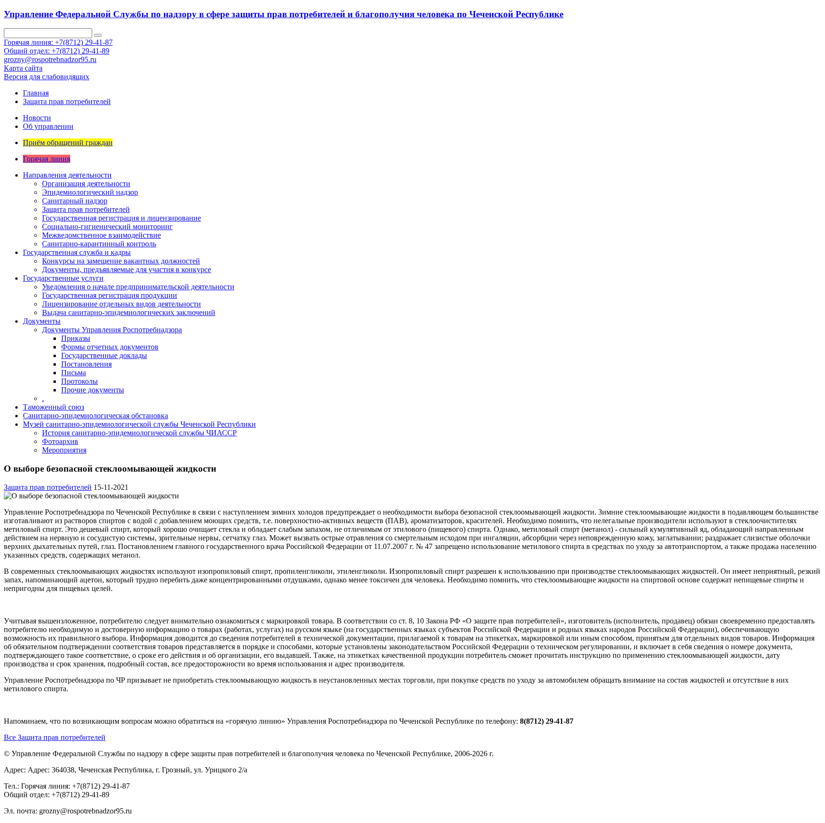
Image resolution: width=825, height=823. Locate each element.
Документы (42, 321)
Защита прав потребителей (67, 101)
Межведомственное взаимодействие (101, 235)
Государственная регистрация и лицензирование (121, 218)
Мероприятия (64, 450)
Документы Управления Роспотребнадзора (112, 330)
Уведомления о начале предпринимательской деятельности (138, 287)
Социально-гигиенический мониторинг (107, 226)
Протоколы (79, 381)
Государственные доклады (104, 355)
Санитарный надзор (74, 201)
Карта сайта (23, 68)
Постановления (86, 364)
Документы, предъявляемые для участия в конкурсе (126, 269)
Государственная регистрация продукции (109, 295)
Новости (37, 118)
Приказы (75, 338)
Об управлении (48, 126)
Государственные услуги (63, 278)
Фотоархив (60, 441)
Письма (73, 373)
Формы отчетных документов (110, 347)
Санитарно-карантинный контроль (99, 244)
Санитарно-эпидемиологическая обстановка (95, 416)
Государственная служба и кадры (77, 252)
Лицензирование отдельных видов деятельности (121, 304)
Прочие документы (92, 390)
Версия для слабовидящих (46, 77)
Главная (36, 93)
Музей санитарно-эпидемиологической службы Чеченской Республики (139, 424)
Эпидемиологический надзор (90, 192)
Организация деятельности (86, 183)
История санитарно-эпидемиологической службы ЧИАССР (139, 433)
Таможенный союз (53, 407)
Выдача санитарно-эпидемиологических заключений (128, 312)
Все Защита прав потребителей (55, 737)
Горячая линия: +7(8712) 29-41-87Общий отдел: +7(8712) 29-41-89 (58, 46)
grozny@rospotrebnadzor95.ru (50, 59)
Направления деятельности (67, 175)
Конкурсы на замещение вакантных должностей (121, 261)
